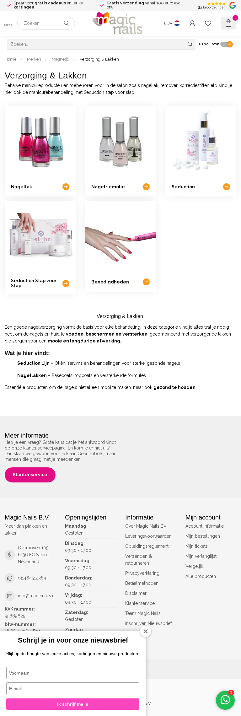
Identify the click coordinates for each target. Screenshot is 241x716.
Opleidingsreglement (147, 546)
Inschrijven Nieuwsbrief (148, 623)
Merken (34, 59)
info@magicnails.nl (37, 595)
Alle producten (200, 576)
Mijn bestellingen (202, 536)
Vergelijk (194, 566)
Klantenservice (30, 474)
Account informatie (204, 526)
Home (10, 59)
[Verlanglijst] (208, 23)
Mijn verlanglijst (201, 556)
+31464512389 (32, 577)
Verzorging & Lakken (99, 59)
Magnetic (60, 59)
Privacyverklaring (142, 573)
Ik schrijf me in (72, 704)
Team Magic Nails (143, 613)
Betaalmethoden (141, 583)
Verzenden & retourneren (138, 560)
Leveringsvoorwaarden (148, 536)
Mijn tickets (196, 546)
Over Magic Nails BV (146, 526)
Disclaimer (136, 593)
